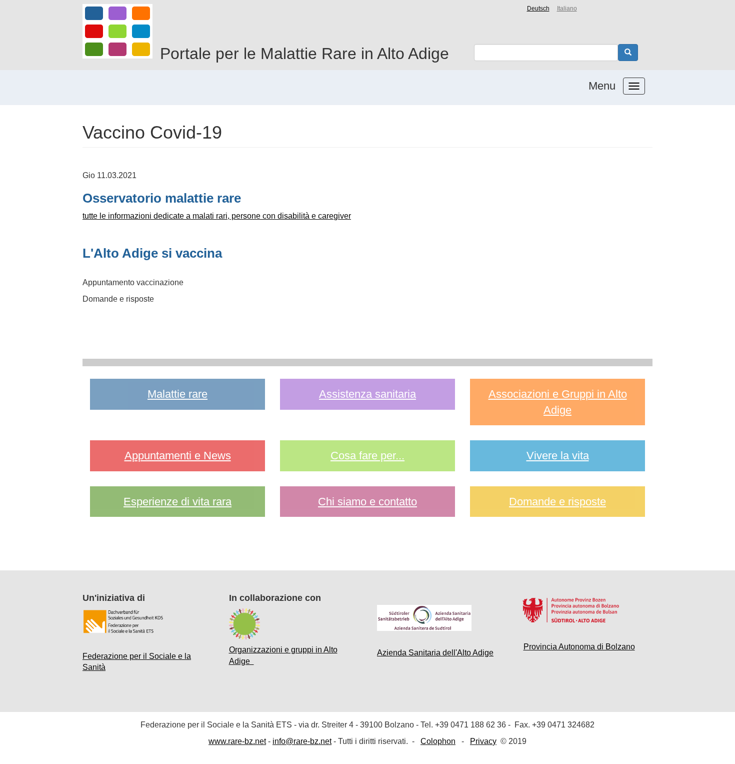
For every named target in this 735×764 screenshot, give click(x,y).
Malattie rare (178, 394)
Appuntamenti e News (177, 455)
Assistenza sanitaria (367, 394)
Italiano (567, 8)
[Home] (117, 31)
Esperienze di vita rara (178, 501)
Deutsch (538, 8)
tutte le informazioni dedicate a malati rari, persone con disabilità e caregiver (216, 216)
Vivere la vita (557, 455)
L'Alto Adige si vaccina (152, 253)
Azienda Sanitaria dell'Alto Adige (435, 652)
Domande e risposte (557, 501)
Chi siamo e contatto (367, 501)
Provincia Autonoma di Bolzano (579, 646)
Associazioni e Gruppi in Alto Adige (557, 402)
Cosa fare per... (367, 455)
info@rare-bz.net (302, 741)
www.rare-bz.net (237, 741)
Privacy (483, 741)
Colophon (438, 741)
